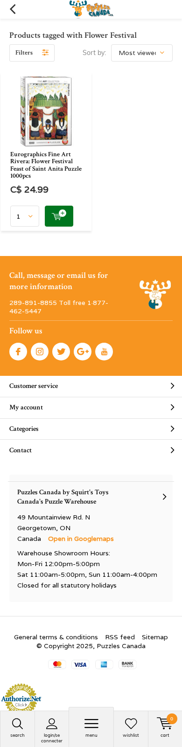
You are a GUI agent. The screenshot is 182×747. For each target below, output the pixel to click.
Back (12, 9)
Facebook (18, 351)
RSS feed (120, 637)
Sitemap (155, 637)
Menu (91, 735)
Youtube (104, 351)
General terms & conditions (56, 637)
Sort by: (94, 52)
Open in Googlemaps (81, 538)
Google (82, 351)
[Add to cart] (59, 216)
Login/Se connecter (52, 738)
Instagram (40, 351)
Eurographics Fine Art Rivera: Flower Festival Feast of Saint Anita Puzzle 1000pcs (46, 165)
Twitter (61, 351)
